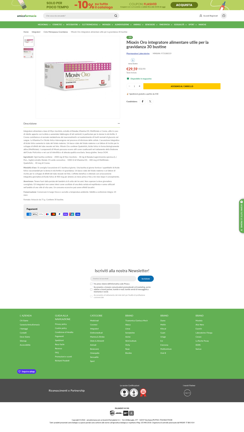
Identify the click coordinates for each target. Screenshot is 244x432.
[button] (241, 216)
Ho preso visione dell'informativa (111, 284)
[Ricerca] (115, 15)
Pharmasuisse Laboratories (138, 53)
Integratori (36, 32)
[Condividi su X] (150, 101)
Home (26, 32)
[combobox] (81, 16)
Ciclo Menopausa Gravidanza (56, 32)
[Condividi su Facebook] (143, 101)
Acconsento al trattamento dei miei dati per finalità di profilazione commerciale (119, 296)
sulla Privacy (124, 284)
